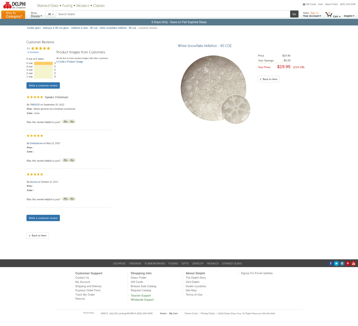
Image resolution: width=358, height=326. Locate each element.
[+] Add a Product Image (69, 61)
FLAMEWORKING (155, 263)
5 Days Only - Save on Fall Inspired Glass (179, 22)
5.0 (28, 48)
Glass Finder (331, 4)
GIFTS (185, 263)
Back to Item (38, 235)
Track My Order (85, 294)
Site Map (191, 290)
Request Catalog (141, 290)
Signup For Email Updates (257, 273)
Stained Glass (48, 6)
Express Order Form (88, 290)
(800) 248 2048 (348, 4)
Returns (80, 298)
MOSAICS (213, 263)
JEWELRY (198, 263)
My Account (82, 282)
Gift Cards (311, 4)
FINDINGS (135, 263)
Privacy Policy (208, 313)
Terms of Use (194, 294)
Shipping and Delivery (88, 286)
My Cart (173, 313)
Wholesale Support (142, 299)
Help (320, 4)
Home (163, 313)
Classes (99, 6)
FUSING (173, 263)
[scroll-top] (352, 315)
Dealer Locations (196, 286)
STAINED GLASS (232, 263)
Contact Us (82, 277)
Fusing (67, 6)
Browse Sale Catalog (143, 286)
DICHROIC (119, 263)
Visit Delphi (192, 282)
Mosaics (82, 6)
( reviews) (33, 52)
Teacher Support (141, 295)
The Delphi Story (196, 277)
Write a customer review (43, 85)
